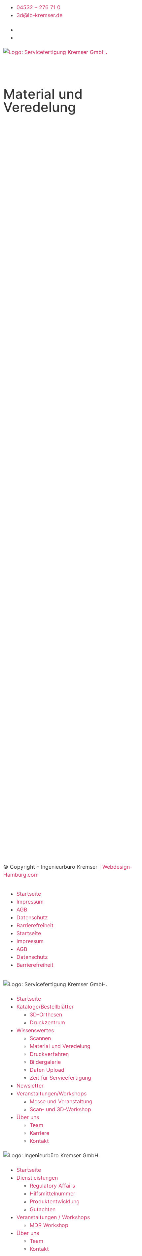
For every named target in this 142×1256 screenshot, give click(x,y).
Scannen (40, 1038)
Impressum (30, 901)
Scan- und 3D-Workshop (60, 1109)
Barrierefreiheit (35, 925)
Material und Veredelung (60, 1046)
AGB (22, 909)
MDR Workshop (49, 1225)
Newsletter (30, 1085)
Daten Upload (47, 1069)
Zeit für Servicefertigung (60, 1077)
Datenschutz (32, 917)
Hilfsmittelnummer (52, 1193)
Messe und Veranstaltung (61, 1101)
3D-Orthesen (46, 1014)
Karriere (39, 1133)
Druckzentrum (47, 1022)
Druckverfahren (49, 1054)
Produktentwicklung (55, 1201)
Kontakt (39, 1141)
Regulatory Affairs (52, 1185)
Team (36, 1125)
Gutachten (42, 1209)
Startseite (29, 893)
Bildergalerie (45, 1062)
